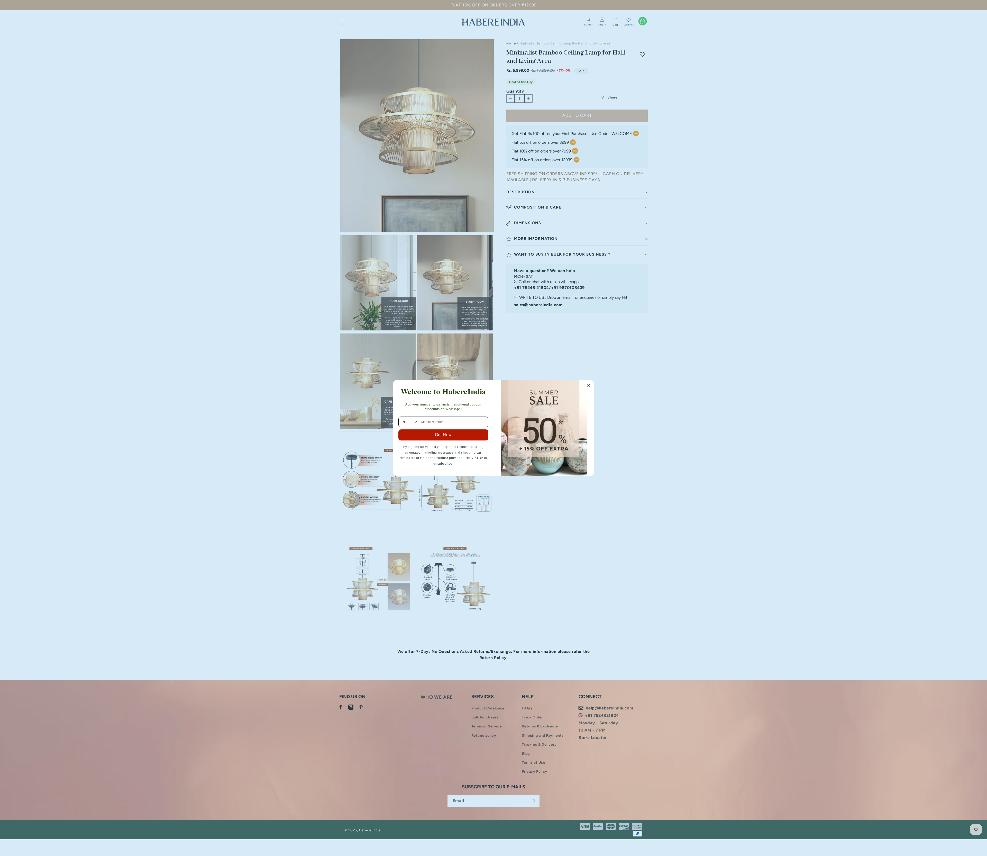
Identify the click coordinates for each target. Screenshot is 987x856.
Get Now (443, 434)
